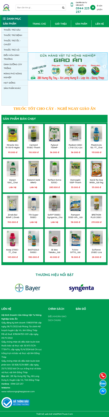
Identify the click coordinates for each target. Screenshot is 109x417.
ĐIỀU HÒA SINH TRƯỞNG (11, 57)
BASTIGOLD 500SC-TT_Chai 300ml (33, 254)
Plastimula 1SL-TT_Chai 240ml (96, 147)
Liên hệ (99, 23)
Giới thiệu (61, 23)
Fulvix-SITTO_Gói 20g (75, 252)
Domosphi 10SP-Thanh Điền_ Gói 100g (75, 184)
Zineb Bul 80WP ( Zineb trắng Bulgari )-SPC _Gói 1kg (12, 219)
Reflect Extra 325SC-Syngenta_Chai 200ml (55, 184)
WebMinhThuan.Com (63, 414)
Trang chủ (39, 23)
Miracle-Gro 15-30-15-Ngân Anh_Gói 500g (12, 147)
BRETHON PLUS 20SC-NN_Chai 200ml (96, 219)
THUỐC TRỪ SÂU (12, 29)
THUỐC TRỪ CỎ (11, 49)
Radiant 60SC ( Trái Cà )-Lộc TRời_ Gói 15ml (75, 149)
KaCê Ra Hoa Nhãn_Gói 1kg (96, 181)
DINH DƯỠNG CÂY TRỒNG (13, 66)
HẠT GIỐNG (9, 82)
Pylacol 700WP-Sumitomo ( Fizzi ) (54, 149)
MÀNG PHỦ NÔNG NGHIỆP (13, 75)
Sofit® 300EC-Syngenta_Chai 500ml (55, 217)
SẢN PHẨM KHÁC (12, 88)
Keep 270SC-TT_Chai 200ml (12, 252)
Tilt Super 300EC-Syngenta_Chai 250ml (34, 219)
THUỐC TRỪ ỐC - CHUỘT (12, 42)
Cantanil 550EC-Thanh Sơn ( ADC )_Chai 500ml (33, 149)
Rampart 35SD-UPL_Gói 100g (75, 217)
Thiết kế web (42, 414)
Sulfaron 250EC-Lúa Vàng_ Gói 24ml (96, 254)
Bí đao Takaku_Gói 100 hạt (54, 252)
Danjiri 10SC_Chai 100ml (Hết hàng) (12, 184)
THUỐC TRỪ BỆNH (13, 35)
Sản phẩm (81, 23)
